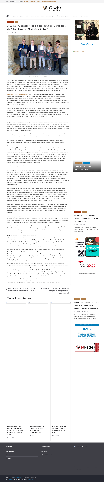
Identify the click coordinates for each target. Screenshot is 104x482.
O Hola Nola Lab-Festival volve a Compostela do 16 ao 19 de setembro (86, 218)
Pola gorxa (86, 163)
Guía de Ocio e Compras (63, 16)
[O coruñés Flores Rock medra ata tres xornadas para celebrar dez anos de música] (87, 287)
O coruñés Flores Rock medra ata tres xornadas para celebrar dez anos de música (86, 305)
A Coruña (75, 16)
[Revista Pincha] (8, 16)
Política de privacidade (46, 454)
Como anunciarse (10, 451)
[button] (52, 16)
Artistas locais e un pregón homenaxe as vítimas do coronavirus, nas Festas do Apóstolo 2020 (15, 430)
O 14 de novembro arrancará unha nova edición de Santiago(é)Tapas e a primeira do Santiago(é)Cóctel (54, 290)
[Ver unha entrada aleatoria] (96, 16)
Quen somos (44, 451)
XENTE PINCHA (35, 16)
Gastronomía (24, 16)
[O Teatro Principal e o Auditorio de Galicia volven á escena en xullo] (61, 303)
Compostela (84, 16)
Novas (16, 22)
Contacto (8, 454)
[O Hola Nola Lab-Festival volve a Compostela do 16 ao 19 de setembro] (87, 192)
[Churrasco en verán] (87, 51)
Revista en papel (46, 16)
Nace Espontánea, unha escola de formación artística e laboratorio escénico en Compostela (22, 289)
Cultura (15, 16)
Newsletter (8, 458)
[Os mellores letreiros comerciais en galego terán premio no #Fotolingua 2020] (38, 303)
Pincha (86, 169)
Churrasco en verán (83, 166)
